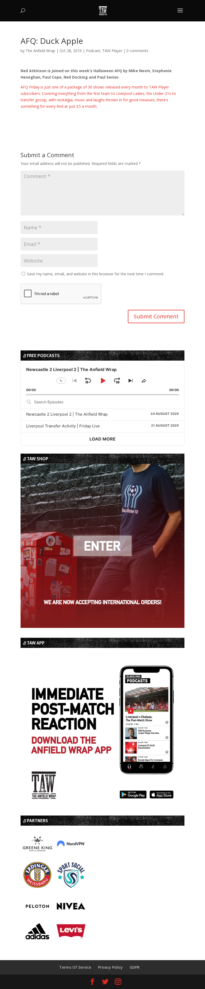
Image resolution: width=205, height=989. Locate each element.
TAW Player (112, 50)
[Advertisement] (83, 118)
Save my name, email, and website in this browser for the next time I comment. (95, 273)
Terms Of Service (75, 967)
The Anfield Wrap (40, 50)
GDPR (135, 967)
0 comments (137, 50)
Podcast (93, 50)
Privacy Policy (110, 967)
